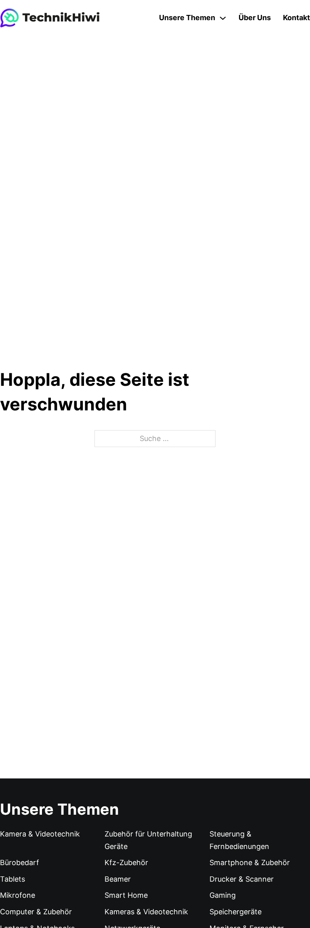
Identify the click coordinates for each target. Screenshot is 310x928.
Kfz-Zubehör (126, 862)
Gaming (222, 895)
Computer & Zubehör (36, 911)
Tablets (12, 879)
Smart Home (126, 895)
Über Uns (255, 17)
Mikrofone (17, 895)
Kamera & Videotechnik (40, 834)
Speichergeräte (235, 911)
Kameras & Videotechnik (146, 911)
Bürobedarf (19, 862)
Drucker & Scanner (241, 879)
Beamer (118, 879)
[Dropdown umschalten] (222, 18)
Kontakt (296, 17)
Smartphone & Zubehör (249, 862)
